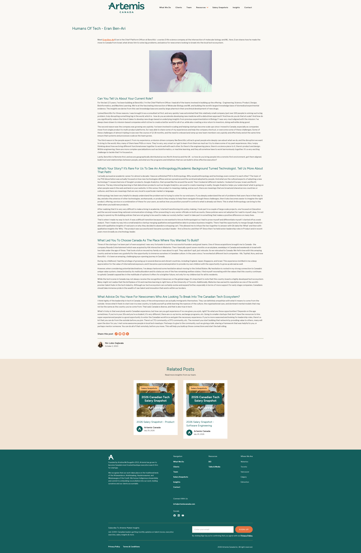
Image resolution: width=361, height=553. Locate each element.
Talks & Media (214, 467)
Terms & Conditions (131, 547)
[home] (115, 7)
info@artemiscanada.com (184, 504)
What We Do (165, 7)
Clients (178, 7)
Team (189, 7)
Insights (236, 7)
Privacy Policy (114, 547)
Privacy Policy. (247, 536)
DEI (210, 462)
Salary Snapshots (220, 7)
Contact (248, 7)
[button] (202, 7)
